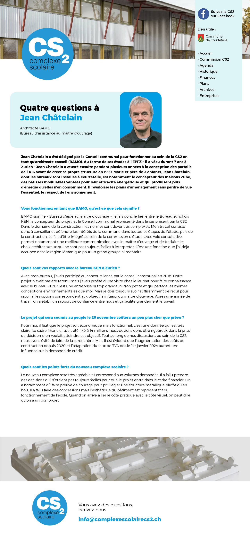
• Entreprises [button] (208, 96)
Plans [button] (204, 84)
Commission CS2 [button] (214, 59)
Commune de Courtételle (216, 38)
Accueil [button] (206, 53)
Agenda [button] (206, 65)
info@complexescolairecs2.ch (119, 519)
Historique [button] (209, 71)
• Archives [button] (206, 90)
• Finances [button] (206, 77)
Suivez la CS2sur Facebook (223, 14)
